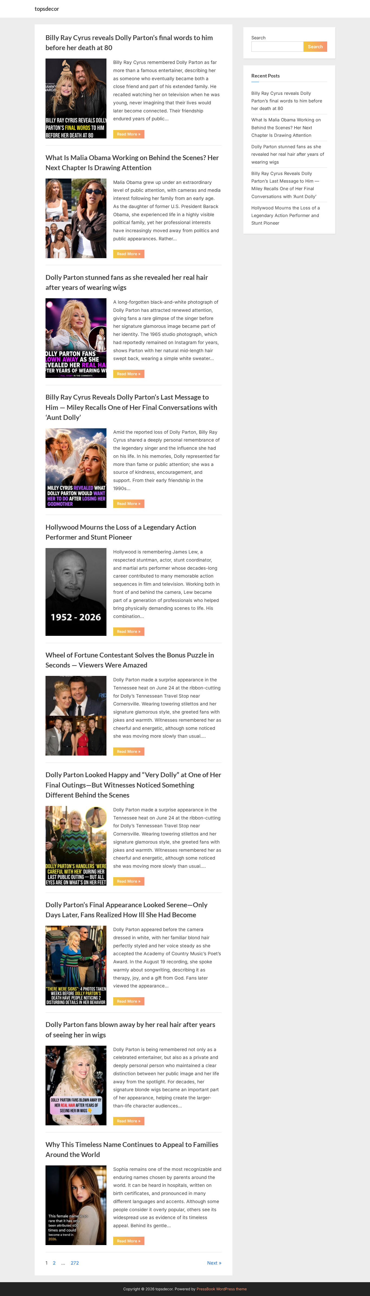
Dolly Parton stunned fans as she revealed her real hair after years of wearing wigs (287, 154)
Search (258, 37)
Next (212, 1263)
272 (75, 1263)
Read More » (130, 134)
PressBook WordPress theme (222, 1289)
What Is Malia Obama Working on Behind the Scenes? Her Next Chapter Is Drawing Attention (286, 127)
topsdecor (47, 8)
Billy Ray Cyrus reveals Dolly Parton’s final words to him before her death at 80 (286, 100)
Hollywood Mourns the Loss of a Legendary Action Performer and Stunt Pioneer (285, 215)
